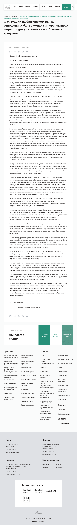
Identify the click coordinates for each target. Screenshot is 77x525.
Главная (6, 16)
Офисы (50, 6)
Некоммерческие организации (46, 419)
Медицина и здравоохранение (46, 407)
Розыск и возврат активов (27, 384)
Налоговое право (27, 372)
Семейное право (27, 393)
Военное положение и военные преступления (11, 378)
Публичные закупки (28, 375)
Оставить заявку (66, 6)
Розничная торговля (64, 363)
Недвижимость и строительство (46, 413)
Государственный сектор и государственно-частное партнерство (47, 385)
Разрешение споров (28, 379)
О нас (14, 6)
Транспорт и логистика (61, 380)
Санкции (24, 389)
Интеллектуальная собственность (10, 389)
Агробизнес (44, 372)
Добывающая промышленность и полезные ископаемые (47, 395)
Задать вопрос (55, 335)
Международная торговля (27, 357)
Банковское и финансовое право (11, 363)
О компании (63, 423)
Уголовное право (27, 405)
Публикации (13, 16)
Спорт (59, 367)
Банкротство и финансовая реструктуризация (10, 370)
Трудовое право (27, 401)
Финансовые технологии (62, 390)
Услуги (21, 6)
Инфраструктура (46, 402)
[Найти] (73, 7)
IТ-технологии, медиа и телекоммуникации (47, 362)
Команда (27, 6)
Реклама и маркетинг (65, 359)
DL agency (42, 521)
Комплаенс (8, 394)
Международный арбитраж (27, 363)
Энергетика (61, 399)
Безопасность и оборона (45, 376)
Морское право (26, 367)
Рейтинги (35, 6)
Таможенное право (28, 397)
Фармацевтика (62, 385)
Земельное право (10, 384)
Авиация (43, 367)
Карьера (43, 6)
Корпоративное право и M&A (9, 399)
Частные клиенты (63, 395)
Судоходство (62, 375)
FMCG (42, 356)
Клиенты (61, 410)
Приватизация (62, 356)
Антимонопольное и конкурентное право (11, 357)
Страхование (62, 371)
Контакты (57, 6)
